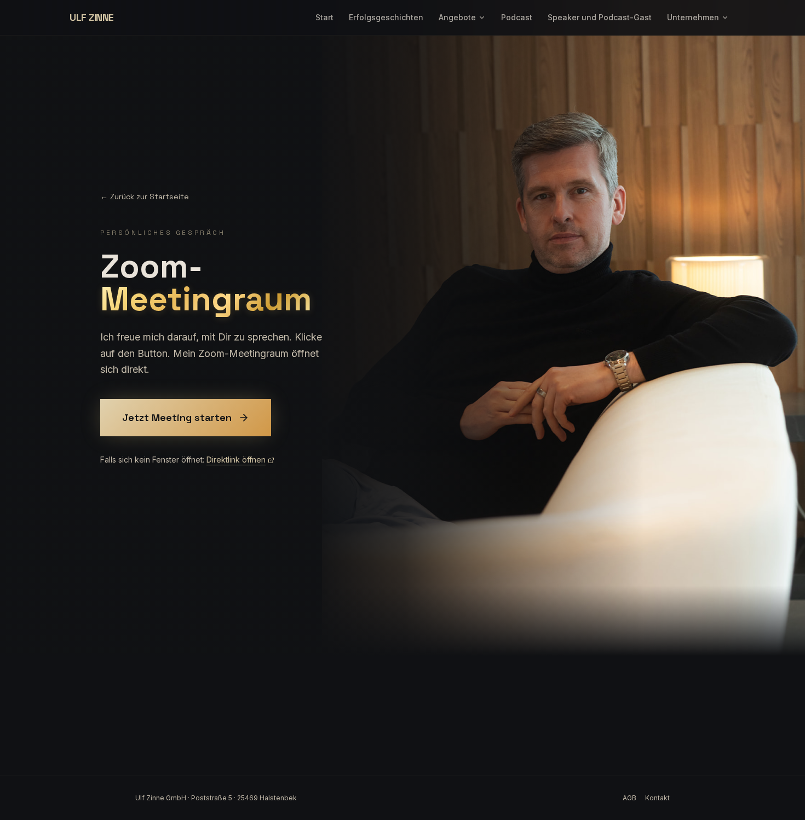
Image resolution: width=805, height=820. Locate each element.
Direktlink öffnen (236, 459)
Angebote (457, 17)
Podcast (516, 17)
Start (324, 17)
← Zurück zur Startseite (144, 196)
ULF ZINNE (92, 17)
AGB (629, 798)
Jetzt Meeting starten (177, 417)
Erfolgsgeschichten (386, 17)
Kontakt (657, 798)
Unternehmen (693, 17)
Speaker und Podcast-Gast (600, 17)
